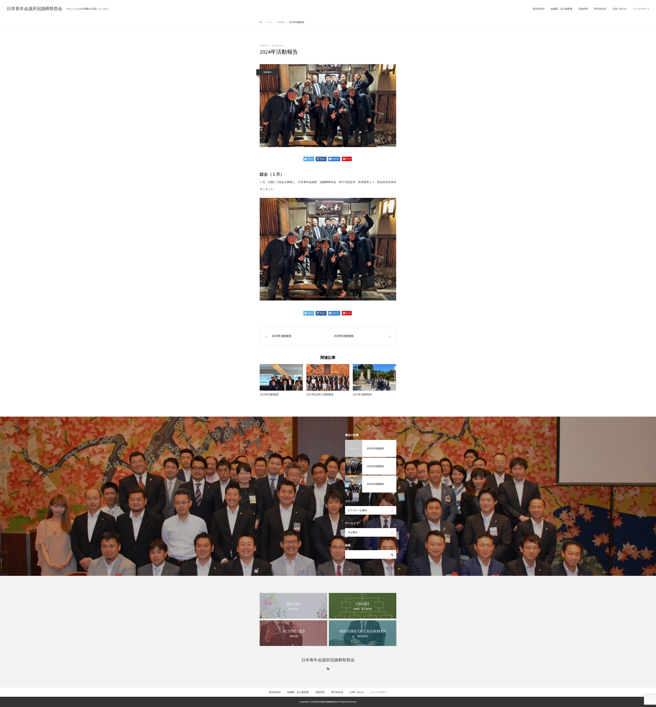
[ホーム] (261, 22)
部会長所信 (539, 8)
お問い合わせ (619, 8)
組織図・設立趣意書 (561, 8)
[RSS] (328, 668)
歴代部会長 (600, 8)
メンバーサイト (641, 8)
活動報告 (267, 72)
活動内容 (583, 8)
